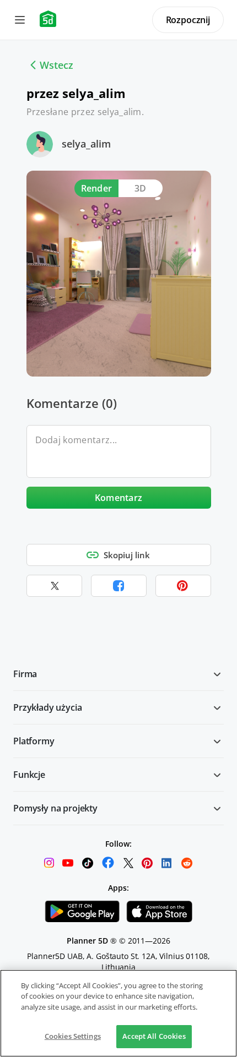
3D (140, 188)
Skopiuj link (127, 554)
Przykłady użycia (47, 707)
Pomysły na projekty (55, 808)
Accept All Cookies (153, 1036)
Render (96, 188)
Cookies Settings (73, 1036)
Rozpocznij (188, 20)
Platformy (34, 741)
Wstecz (56, 65)
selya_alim (86, 143)
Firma (25, 674)
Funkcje (29, 775)
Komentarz (119, 498)
